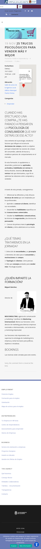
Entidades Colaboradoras (10, 482)
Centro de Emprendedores (11, 425)
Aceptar (14, 546)
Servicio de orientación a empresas (13, 447)
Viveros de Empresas (9, 433)
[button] (36, 544)
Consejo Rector (7, 478)
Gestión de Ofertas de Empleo (12, 459)
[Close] (29, 71)
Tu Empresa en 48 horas (10, 421)
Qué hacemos (6, 473)
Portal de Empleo (7, 394)
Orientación (5, 402)
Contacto (14, 14)
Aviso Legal (20, 528)
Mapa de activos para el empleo (12, 406)
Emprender (22, 58)
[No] (38, 541)
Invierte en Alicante (8, 455)
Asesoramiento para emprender (12, 429)
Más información (25, 546)
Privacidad (20, 532)
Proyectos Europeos (8, 451)
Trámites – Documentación (11, 486)
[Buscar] (20, 6)
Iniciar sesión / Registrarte (13, 11)
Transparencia (6, 490)
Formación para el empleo (11, 398)
